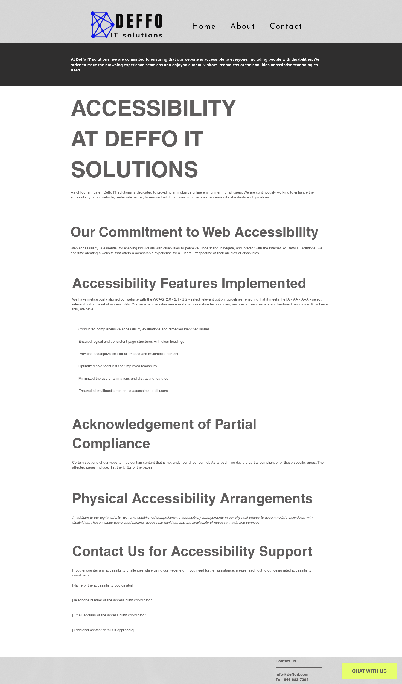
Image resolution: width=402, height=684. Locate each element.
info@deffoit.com (292, 674)
